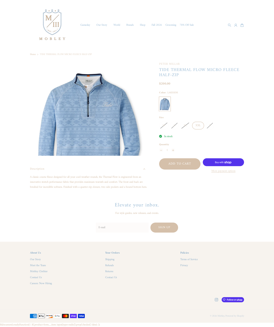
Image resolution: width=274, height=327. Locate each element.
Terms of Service (189, 259)
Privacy (184, 265)
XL (185, 125)
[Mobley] (52, 25)
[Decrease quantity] (161, 150)
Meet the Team (38, 265)
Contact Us (36, 277)
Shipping (109, 259)
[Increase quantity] (173, 150)
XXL (198, 125)
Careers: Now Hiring (41, 283)
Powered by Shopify (234, 316)
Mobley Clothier (39, 271)
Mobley (220, 316)
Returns (109, 271)
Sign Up (164, 227)
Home (33, 54)
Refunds (109, 265)
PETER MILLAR (169, 64)
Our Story (35, 259)
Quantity (164, 145)
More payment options (223, 171)
